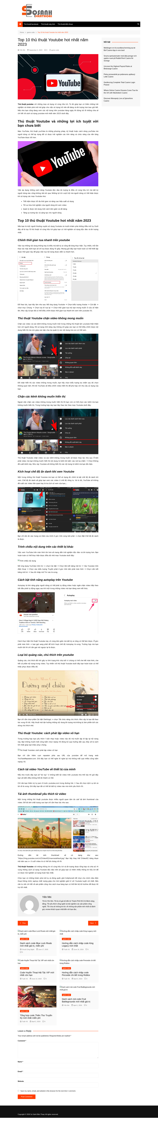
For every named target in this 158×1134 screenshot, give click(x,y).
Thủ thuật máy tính (48, 24)
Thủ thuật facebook (31, 24)
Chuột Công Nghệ (28, 949)
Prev (24, 923)
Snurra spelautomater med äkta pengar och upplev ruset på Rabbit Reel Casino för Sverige (120, 58)
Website (21, 1081)
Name (20, 1062)
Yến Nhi (22, 50)
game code (55, 50)
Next (92, 923)
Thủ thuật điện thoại (65, 24)
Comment (22, 1041)
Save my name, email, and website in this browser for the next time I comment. (48, 1091)
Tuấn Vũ (67, 949)
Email (20, 1071)
